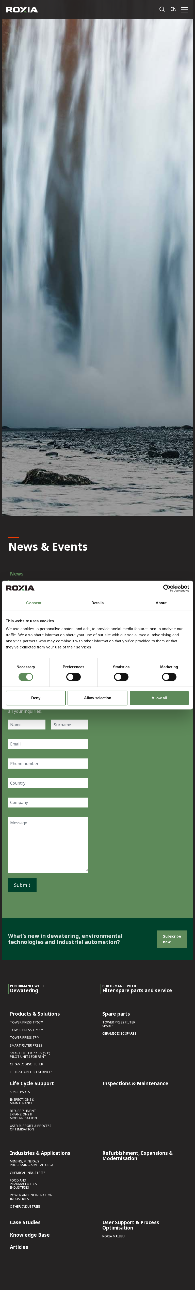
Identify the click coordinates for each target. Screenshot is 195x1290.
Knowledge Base (30, 1235)
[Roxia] (22, 9)
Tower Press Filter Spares (118, 1024)
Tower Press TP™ (24, 1038)
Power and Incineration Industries (31, 1197)
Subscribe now (172, 939)
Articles (19, 1247)
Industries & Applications (40, 1153)
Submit (22, 885)
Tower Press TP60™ (26, 1022)
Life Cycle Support (32, 1083)
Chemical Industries (27, 1173)
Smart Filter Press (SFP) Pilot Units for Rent (30, 1055)
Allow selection (97, 698)
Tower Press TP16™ (26, 1030)
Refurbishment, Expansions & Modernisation (23, 1114)
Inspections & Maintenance (22, 1101)
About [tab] (161, 603)
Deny (35, 698)
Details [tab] (97, 603)
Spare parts (20, 1092)
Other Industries (25, 1207)
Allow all (159, 698)
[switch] (73, 677)
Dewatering (27, 988)
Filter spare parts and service (137, 988)
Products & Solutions (35, 1014)
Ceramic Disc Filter (26, 1064)
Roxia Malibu (113, 1236)
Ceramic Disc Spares (119, 1034)
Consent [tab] (33, 603)
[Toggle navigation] (184, 9)
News (17, 573)
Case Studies (25, 1222)
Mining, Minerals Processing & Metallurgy (32, 1163)
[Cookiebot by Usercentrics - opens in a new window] (167, 588)
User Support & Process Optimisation (30, 1127)
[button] (173, 9)
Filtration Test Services (31, 1072)
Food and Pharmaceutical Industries (24, 1184)
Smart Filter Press (26, 1046)
